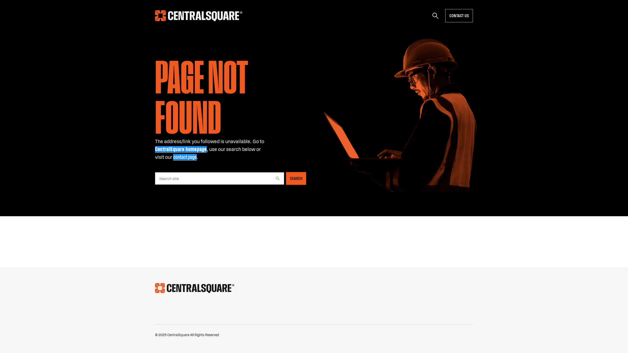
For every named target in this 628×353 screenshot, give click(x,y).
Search (296, 178)
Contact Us (459, 15)
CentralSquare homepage (181, 149)
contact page (185, 157)
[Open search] (435, 16)
